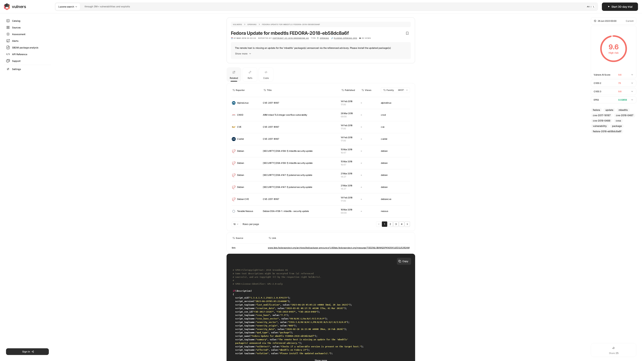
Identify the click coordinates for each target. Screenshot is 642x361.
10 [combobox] (234, 224)
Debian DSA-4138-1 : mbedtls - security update (286, 211)
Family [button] (390, 90)
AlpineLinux (243, 102)
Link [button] (274, 238)
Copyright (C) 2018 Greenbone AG (291, 38)
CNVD (240, 114)
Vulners (237, 24)
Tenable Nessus (245, 211)
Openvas (252, 24)
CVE (239, 127)
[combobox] (322, 6)
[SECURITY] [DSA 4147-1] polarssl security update (287, 175)
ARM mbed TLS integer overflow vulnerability (285, 114)
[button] (613, 20)
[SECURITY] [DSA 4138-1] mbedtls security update (288, 151)
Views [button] (368, 90)
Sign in (26, 351)
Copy (405, 261)
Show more (241, 53)
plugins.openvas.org (345, 38)
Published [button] (350, 90)
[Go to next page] (407, 224)
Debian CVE (243, 199)
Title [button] (269, 90)
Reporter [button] (240, 90)
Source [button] (239, 238)
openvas (324, 38)
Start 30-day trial (621, 6)
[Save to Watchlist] (407, 33)
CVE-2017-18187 (271, 102)
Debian (240, 151)
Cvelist (240, 139)
